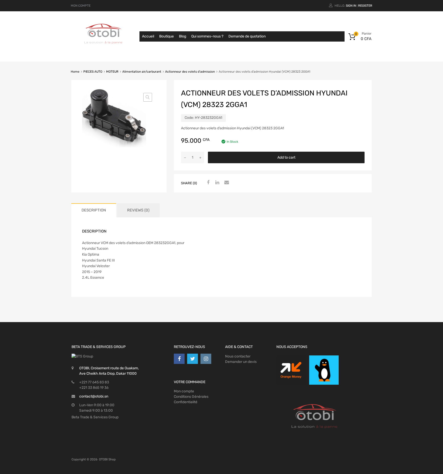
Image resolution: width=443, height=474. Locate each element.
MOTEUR (112, 71)
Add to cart (286, 157)
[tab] (93, 210)
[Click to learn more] (291, 370)
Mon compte (184, 391)
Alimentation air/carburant (141, 71)
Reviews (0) (138, 210)
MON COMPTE (80, 5)
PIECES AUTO (92, 71)
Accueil (148, 36)
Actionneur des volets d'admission (190, 71)
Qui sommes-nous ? (207, 36)
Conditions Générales (191, 396)
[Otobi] (104, 50)
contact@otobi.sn (93, 396)
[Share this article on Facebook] (207, 182)
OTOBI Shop (107, 459)
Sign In (351, 5)
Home (75, 71)
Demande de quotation (247, 36)
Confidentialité (185, 402)
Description (94, 210)
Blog (182, 36)
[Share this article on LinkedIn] (216, 182)
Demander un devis (241, 362)
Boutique (166, 36)
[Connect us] (179, 359)
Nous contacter (237, 356)
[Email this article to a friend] (226, 182)
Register (365, 5)
